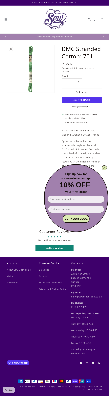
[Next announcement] (103, 37)
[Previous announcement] (5, 37)
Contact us (12, 282)
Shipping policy (79, 386)
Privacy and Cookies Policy (52, 289)
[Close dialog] (104, 167)
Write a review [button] (54, 248)
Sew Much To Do (31, 386)
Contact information (93, 389)
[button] (6, 19)
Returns (43, 276)
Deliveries (44, 269)
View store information (76, 122)
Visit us (11, 276)
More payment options (81, 107)
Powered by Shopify (47, 386)
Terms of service (95, 386)
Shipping (79, 68)
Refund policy (64, 386)
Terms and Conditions (50, 282)
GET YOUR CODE (76, 218)
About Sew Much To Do (19, 269)
